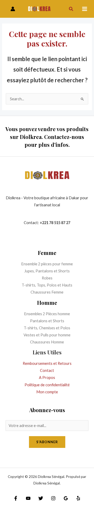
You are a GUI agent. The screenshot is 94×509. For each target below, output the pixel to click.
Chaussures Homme (47, 342)
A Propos (47, 377)
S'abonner (47, 442)
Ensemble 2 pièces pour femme (47, 264)
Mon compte (47, 392)
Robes (47, 278)
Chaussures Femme (47, 292)
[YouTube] (28, 498)
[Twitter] (40, 498)
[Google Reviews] (65, 498)
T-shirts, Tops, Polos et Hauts (47, 285)
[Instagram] (53, 498)
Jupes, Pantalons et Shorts (47, 271)
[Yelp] (78, 498)
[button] (71, 9)
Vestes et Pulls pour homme (47, 335)
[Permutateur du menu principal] (84, 8)
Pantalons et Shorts (47, 321)
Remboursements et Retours (47, 363)
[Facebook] (15, 498)
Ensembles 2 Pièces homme (47, 314)
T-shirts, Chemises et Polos (47, 328)
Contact (47, 370)
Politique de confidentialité (47, 385)
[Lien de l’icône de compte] (12, 9)
